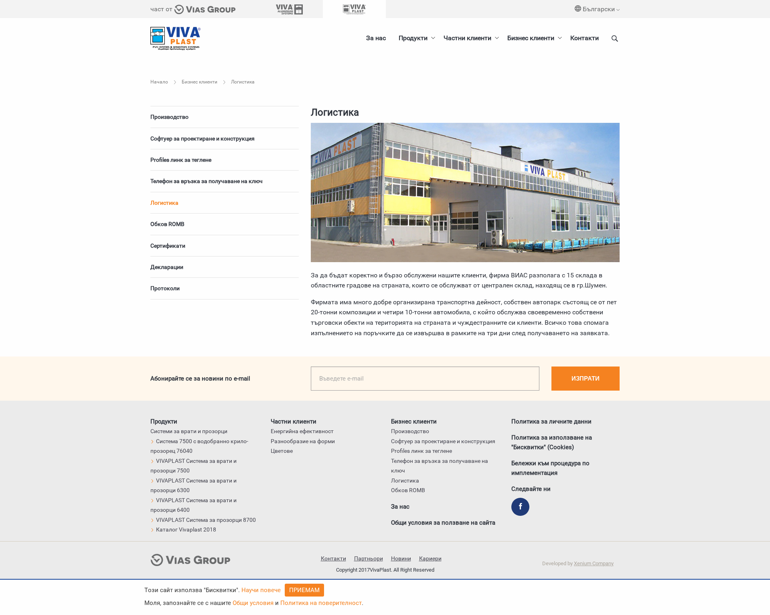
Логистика (164, 203)
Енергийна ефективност (302, 431)
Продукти (413, 38)
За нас (376, 38)
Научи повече (261, 590)
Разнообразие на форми (303, 441)
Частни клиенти (467, 38)
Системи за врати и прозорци (188, 431)
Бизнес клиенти (530, 38)
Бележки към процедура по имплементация (550, 468)
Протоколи (165, 288)
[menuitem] (532, 38)
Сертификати (167, 245)
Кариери (430, 558)
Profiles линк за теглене (180, 160)
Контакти (584, 38)
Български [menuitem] (598, 9)
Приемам (304, 590)
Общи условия (253, 603)
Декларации (166, 267)
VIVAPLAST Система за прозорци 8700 (206, 520)
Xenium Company (594, 563)
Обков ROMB (167, 224)
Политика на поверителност (321, 603)
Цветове (282, 451)
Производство (169, 117)
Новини (401, 558)
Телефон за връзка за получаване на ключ (206, 181)
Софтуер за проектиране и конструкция (202, 138)
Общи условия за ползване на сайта (443, 522)
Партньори (368, 558)
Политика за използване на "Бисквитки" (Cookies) (551, 442)
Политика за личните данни (551, 421)
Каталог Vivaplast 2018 (186, 529)
